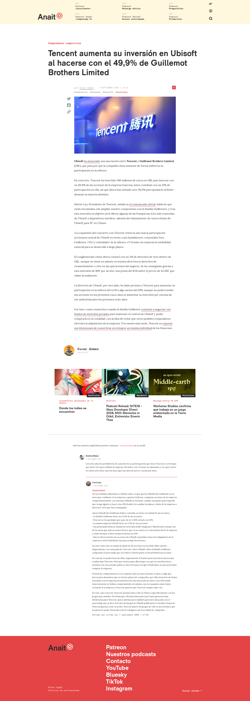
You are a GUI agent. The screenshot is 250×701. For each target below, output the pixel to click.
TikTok (114, 681)
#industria (80, 92)
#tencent (95, 92)
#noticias (122, 92)
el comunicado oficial (142, 204)
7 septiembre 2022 (93, 459)
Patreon (116, 647)
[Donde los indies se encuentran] (78, 382)
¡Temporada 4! (83, 19)
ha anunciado (92, 161)
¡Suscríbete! (83, 8)
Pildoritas (175, 19)
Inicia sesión (126, 445)
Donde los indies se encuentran (72, 409)
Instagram (119, 688)
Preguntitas (176, 8)
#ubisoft (108, 92)
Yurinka (96, 482)
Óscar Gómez (86, 87)
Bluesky (116, 674)
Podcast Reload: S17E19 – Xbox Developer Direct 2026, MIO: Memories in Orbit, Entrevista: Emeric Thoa (124, 413)
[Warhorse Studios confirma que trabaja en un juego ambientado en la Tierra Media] (172, 382)
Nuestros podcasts (131, 654)
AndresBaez (92, 455)
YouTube (117, 667)
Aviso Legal (55, 687)
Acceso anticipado (133, 19)
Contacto (118, 660)
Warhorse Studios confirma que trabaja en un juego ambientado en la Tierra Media (172, 411)
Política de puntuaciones (63, 690)
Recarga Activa (131, 8)
